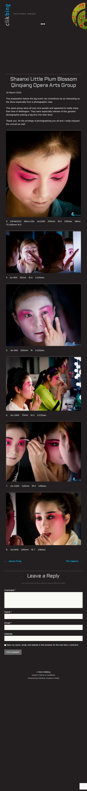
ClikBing (46, 672)
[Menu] (42, 23)
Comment (10, 590)
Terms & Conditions (47, 675)
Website (8, 634)
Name (8, 612)
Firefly (56, 678)
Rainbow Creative (45, 678)
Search (35, 675)
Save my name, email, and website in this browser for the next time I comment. (42, 645)
